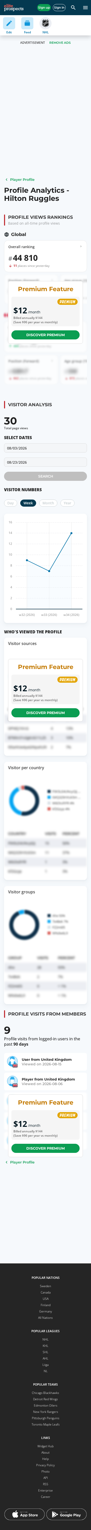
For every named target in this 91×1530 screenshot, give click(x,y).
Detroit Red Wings (45, 1399)
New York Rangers (45, 1412)
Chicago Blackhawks (45, 1393)
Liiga (45, 1365)
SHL (45, 1352)
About (45, 1452)
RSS (45, 1484)
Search (45, 476)
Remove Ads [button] (60, 43)
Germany (45, 1311)
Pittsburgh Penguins (45, 1418)
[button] (45, 462)
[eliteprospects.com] (14, 7)
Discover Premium (45, 335)
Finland (46, 1305)
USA (46, 1299)
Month (48, 503)
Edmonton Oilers (45, 1405)
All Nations (45, 1318)
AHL (45, 1358)
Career (45, 1497)
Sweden (45, 1286)
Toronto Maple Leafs (46, 1424)
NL (46, 1371)
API (45, 1478)
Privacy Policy (45, 1465)
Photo (45, 1471)
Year (67, 503)
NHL (45, 1339)
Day (10, 503)
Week (28, 503)
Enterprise (45, 1490)
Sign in (59, 7)
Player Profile (22, 179)
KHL (45, 1346)
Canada (46, 1292)
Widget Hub (45, 1446)
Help (45, 1459)
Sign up (44, 7)
